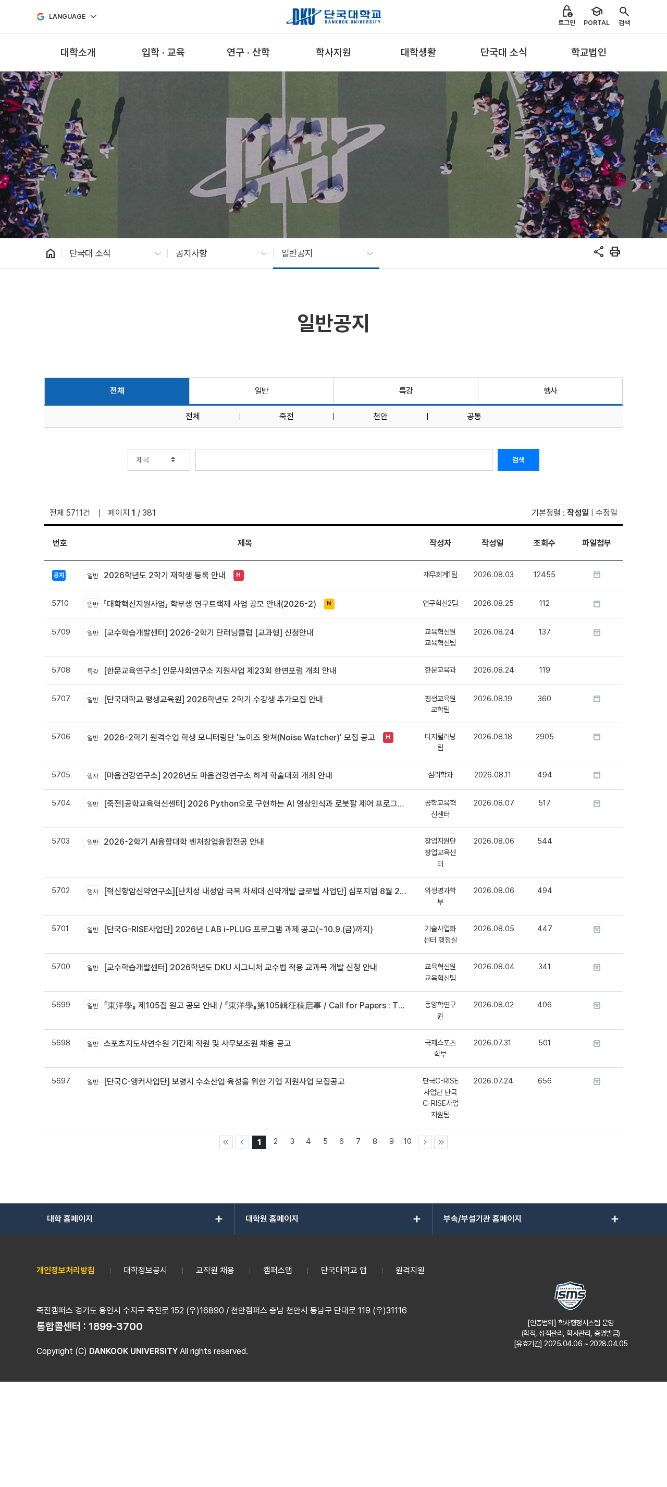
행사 (551, 391)
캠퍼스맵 (277, 1270)
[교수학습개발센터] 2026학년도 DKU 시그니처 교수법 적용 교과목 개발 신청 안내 (232, 967)
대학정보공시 (145, 1270)
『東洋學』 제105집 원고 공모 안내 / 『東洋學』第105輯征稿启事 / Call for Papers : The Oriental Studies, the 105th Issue (246, 1005)
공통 (474, 416)
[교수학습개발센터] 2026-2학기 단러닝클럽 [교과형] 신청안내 (200, 633)
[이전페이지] (242, 1142)
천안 (380, 416)
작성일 (578, 513)
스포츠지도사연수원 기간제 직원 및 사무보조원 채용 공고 (189, 1044)
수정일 (606, 513)
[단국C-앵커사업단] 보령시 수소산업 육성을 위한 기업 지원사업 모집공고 (215, 1082)
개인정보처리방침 (65, 1270)
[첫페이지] (226, 1142)
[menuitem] (77, 52)
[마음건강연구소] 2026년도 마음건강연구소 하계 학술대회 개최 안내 (209, 776)
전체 (117, 391)
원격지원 (410, 1270)
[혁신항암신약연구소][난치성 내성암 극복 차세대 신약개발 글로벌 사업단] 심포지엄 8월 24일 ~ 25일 (246, 891)
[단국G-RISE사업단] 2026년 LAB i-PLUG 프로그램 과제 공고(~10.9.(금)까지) (230, 929)
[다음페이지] (424, 1142)
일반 (262, 391)
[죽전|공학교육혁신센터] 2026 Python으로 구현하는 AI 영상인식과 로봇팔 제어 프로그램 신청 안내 (246, 804)
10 (408, 1141)
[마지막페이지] (441, 1142)
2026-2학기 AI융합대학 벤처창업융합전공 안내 (175, 842)
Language (67, 16)
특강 (406, 391)
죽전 (286, 416)
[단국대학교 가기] (333, 16)
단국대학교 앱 (344, 1270)
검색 (518, 460)
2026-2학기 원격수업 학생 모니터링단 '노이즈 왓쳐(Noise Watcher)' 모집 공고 (231, 737)
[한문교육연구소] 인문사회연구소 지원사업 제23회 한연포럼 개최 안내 (211, 671)
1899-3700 (116, 1326)
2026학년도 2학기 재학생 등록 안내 (156, 575)
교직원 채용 (215, 1270)
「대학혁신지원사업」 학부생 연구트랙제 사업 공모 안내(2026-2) (201, 604)
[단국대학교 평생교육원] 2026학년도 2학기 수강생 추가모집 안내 (205, 699)
